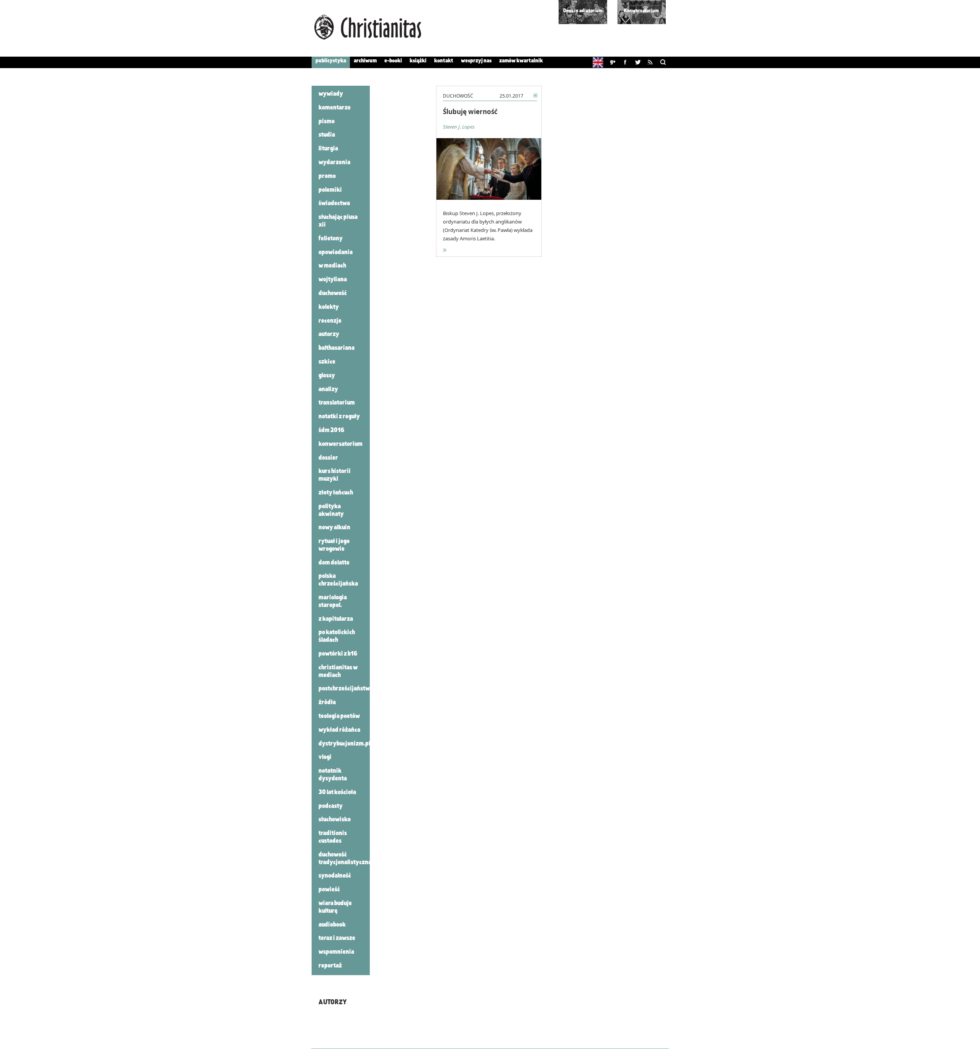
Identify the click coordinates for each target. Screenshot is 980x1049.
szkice (326, 362)
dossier (328, 458)
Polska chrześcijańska (338, 580)
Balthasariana (336, 348)
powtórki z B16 (338, 654)
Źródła (327, 702)
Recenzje (329, 321)
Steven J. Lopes (459, 126)
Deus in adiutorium (583, 11)
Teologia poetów (339, 716)
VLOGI (325, 757)
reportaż (330, 966)
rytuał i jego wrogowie (334, 545)
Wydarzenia (334, 162)
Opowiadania (335, 252)
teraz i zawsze (336, 938)
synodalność (334, 876)
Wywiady (330, 94)
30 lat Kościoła (337, 792)
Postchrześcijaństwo (345, 688)
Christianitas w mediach (338, 671)
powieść (329, 889)
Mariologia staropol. (332, 601)
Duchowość (332, 293)
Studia (326, 135)
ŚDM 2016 (331, 430)
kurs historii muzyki (334, 475)
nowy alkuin (334, 527)
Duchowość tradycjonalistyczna (344, 859)
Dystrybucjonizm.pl (344, 744)
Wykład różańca (339, 730)
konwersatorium (340, 444)
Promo (327, 176)
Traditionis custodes (332, 837)
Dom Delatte (334, 563)
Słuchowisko (334, 819)
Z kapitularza (335, 619)
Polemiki (330, 190)
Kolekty (328, 307)
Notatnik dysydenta (332, 775)
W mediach (332, 266)
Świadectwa (334, 203)
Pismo (326, 121)
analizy (328, 389)
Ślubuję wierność (470, 111)
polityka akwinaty (331, 510)
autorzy (328, 334)
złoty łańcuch (335, 492)
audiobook (332, 925)
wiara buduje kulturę (335, 907)
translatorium (336, 403)
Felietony (330, 238)
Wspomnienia (336, 952)
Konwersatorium (641, 11)
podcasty (330, 806)
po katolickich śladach (336, 636)
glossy (326, 375)
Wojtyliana (332, 279)
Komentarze (334, 107)
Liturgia (328, 148)
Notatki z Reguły (339, 416)
